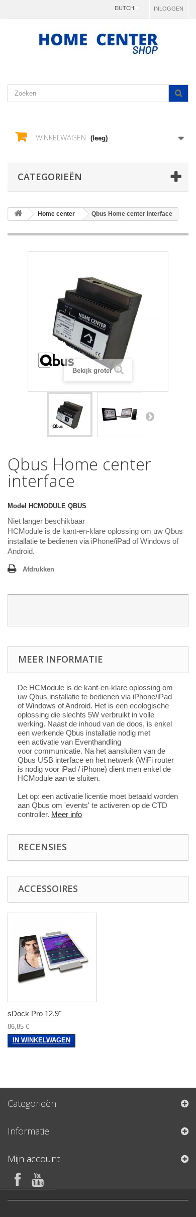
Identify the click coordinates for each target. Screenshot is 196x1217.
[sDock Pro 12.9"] (52, 957)
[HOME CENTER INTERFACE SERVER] (70, 414)
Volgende (150, 416)
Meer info (66, 814)
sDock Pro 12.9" (34, 1013)
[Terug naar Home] (18, 214)
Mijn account (34, 1159)
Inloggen (168, 9)
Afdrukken (38, 569)
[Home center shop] (98, 43)
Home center (56, 213)
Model (17, 506)
